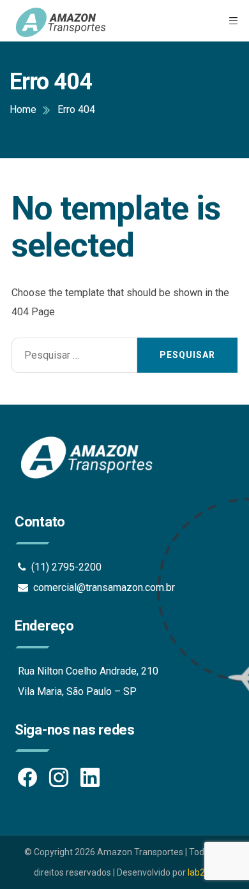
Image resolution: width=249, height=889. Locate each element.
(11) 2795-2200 (64, 567)
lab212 (201, 872)
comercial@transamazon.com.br (101, 587)
